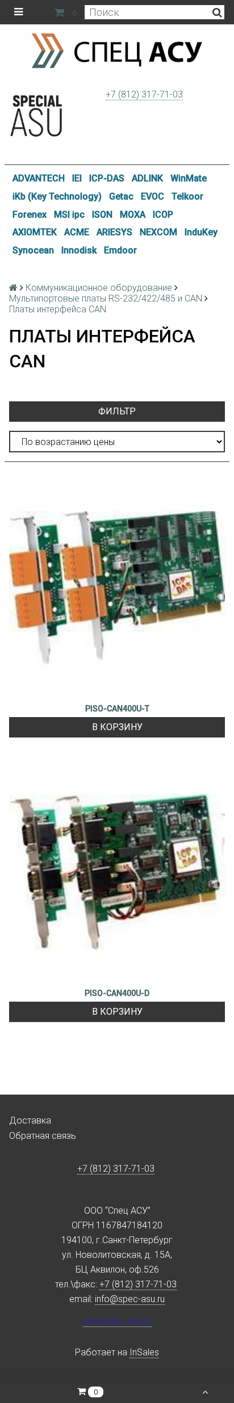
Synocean (33, 250)
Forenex (29, 214)
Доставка (30, 1120)
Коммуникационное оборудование (99, 287)
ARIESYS (114, 232)
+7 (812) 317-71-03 (144, 94)
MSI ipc (69, 214)
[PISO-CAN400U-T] (117, 588)
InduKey (201, 232)
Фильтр (117, 411)
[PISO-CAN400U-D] (117, 872)
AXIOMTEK (34, 232)
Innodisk (79, 250)
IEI (77, 178)
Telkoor (187, 196)
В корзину (117, 727)
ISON (102, 214)
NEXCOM (158, 232)
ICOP (163, 214)
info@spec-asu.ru (130, 1299)
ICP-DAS (106, 178)
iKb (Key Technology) (57, 196)
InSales (144, 1352)
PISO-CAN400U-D (117, 993)
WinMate (188, 178)
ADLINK (147, 178)
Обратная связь (42, 1135)
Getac (121, 196)
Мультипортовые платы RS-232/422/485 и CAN (105, 298)
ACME (76, 232)
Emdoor (120, 250)
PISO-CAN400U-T (117, 708)
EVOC (152, 196)
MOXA (132, 214)
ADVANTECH (38, 178)
